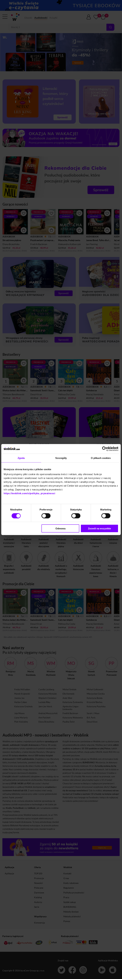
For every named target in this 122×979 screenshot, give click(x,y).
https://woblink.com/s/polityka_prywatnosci (29, 493)
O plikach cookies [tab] (101, 457)
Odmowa (60, 528)
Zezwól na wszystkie (99, 528)
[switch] (46, 515)
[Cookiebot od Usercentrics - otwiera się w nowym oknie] (104, 448)
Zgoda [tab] (21, 457)
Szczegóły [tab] (61, 457)
